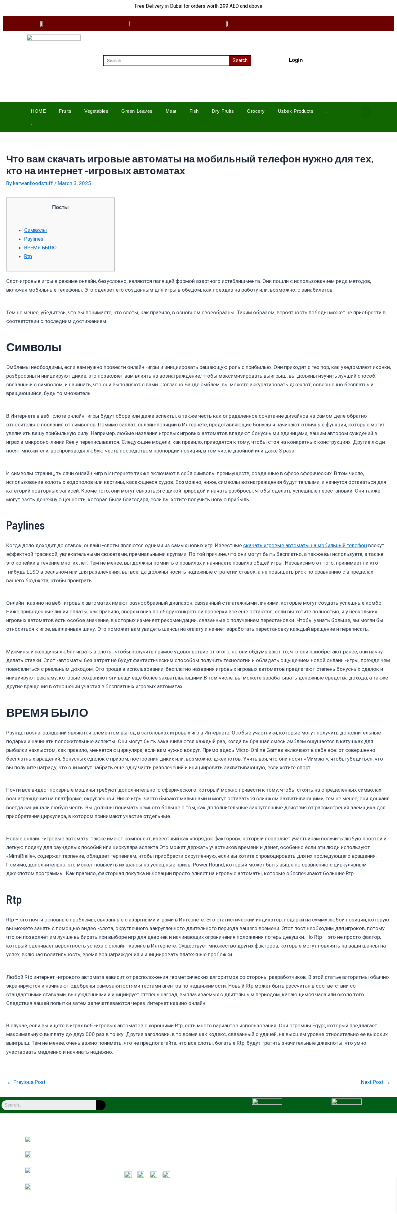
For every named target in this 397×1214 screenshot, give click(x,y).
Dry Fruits (223, 111)
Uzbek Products (296, 111)
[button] (366, 112)
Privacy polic (223, 1149)
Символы (35, 230)
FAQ (127, 1167)
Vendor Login (312, 1149)
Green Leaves (137, 111)
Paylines (33, 239)
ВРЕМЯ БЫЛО (40, 247)
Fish (194, 111)
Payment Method (315, 1141)
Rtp (28, 256)
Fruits (65, 111)
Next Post (375, 1082)
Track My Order (226, 1167)
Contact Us (134, 1158)
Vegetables (96, 111)
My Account (223, 1158)
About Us (132, 1141)
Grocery (256, 111)
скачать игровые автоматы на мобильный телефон (305, 545)
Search (240, 60)
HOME (38, 111)
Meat (171, 111)
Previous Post (26, 1082)
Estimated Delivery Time (322, 1158)
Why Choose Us (138, 1149)
